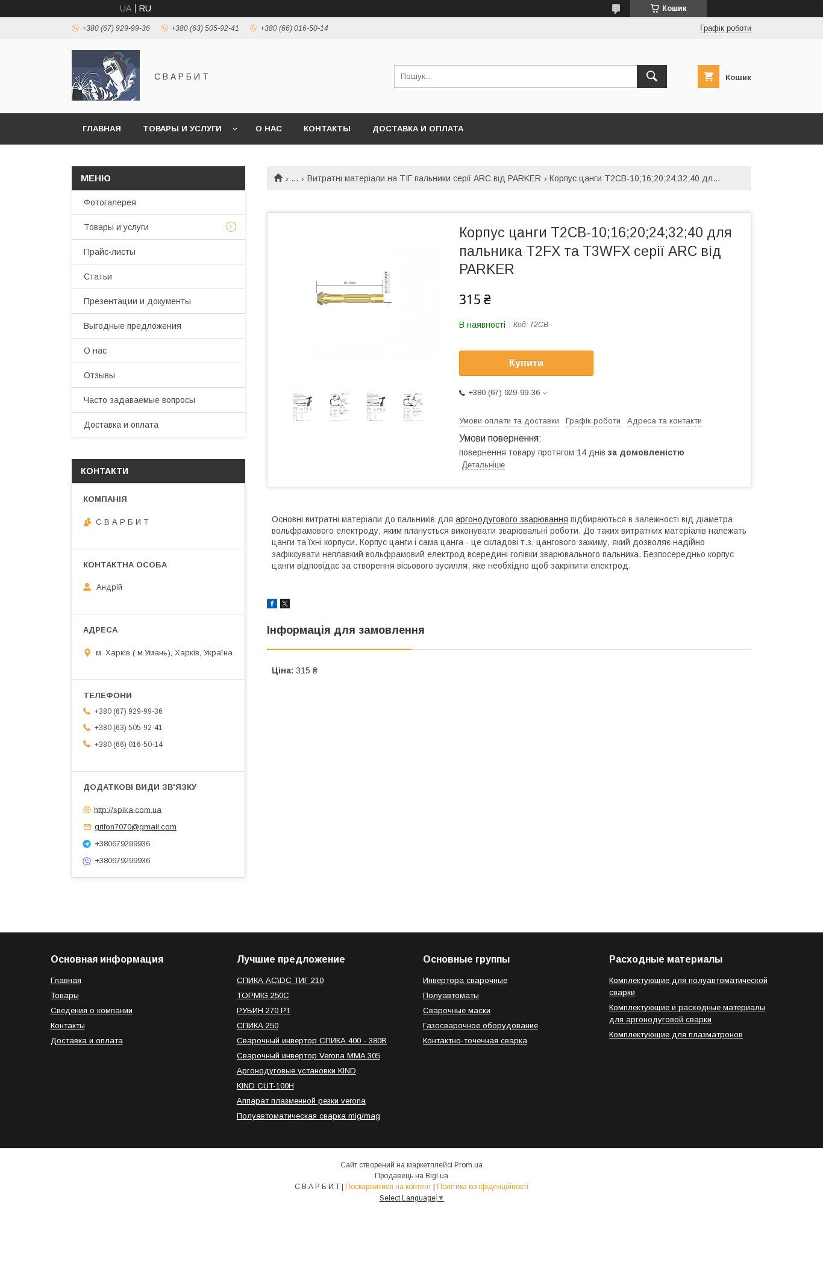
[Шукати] (652, 76)
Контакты (327, 128)
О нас (268, 128)
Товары (65, 995)
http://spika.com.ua (127, 809)
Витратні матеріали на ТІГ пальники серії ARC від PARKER (424, 178)
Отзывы (99, 375)
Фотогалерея (110, 202)
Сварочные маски (456, 1010)
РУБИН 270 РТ (263, 1010)
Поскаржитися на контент (388, 1186)
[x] (285, 605)
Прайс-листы (110, 252)
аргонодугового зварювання (511, 519)
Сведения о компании (92, 1010)
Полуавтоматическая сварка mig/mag (308, 1115)
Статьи (98, 276)
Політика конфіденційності (482, 1186)
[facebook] (272, 605)
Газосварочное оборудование (480, 1025)
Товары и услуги (182, 128)
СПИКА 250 (257, 1025)
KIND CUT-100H (265, 1085)
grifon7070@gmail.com (136, 826)
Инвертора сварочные (465, 980)
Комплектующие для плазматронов (676, 1034)
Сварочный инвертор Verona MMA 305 (308, 1055)
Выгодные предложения (132, 326)
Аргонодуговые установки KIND (296, 1070)
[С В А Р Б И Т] (106, 97)
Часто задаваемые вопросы (139, 400)
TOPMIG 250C (263, 995)
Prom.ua (468, 1165)
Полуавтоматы (451, 995)
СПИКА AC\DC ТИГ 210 (280, 980)
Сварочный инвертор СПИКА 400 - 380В (312, 1040)
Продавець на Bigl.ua (411, 1176)
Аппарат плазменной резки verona (301, 1100)
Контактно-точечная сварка (475, 1040)
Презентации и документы (137, 301)
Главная (102, 128)
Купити (526, 363)
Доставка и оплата (417, 128)
